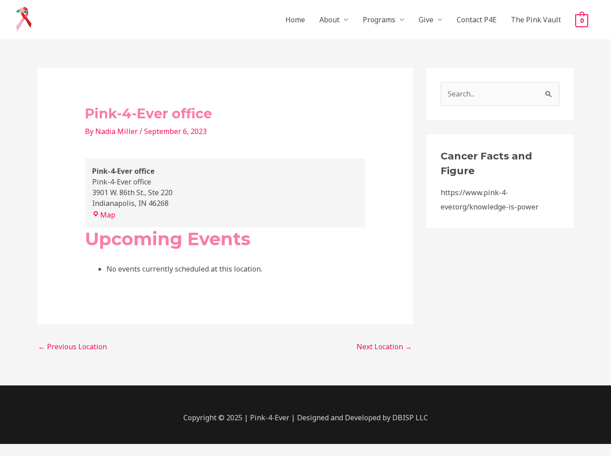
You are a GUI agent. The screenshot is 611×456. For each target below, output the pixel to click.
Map (107, 215)
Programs (379, 20)
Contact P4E (476, 20)
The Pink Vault (536, 20)
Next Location (384, 346)
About (329, 20)
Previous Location (72, 346)
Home (295, 20)
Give (426, 20)
